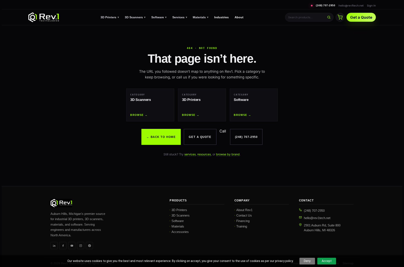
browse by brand (228, 154)
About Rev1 (244, 210)
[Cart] (340, 17)
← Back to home (161, 137)
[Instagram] (80, 245)
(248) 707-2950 (325, 5)
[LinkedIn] (54, 245)
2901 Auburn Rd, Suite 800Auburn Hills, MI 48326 (322, 227)
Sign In (371, 5)
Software (158, 17)
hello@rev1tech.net (351, 5)
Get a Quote (361, 17)
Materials (200, 17)
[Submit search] (328, 17)
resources (204, 154)
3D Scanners (135, 17)
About (239, 17)
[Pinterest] (89, 245)
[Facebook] (62, 245)
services (190, 154)
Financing (243, 221)
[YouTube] (71, 245)
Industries (221, 17)
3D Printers (110, 17)
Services (179, 17)
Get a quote (200, 137)
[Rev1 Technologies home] (43, 17)
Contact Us (244, 215)
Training (241, 226)
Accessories (180, 232)
